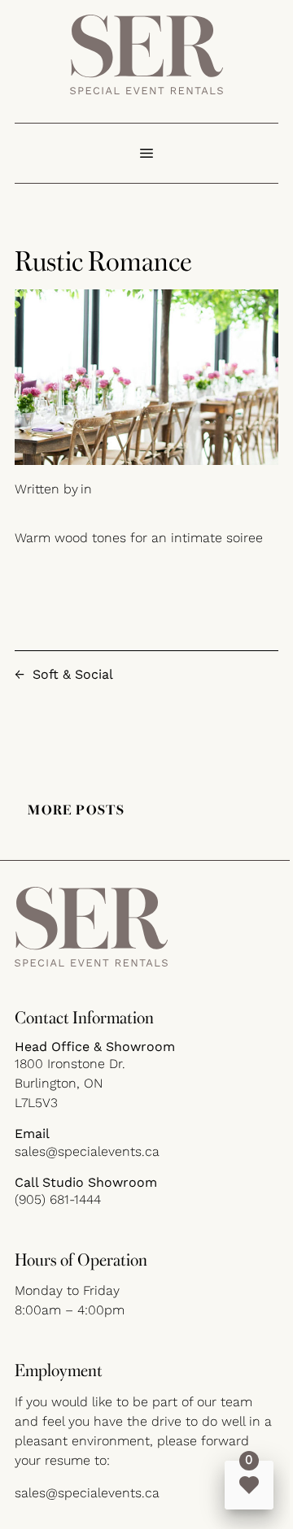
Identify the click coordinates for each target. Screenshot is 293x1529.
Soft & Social (73, 674)
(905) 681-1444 (58, 1199)
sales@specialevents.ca (87, 1151)
